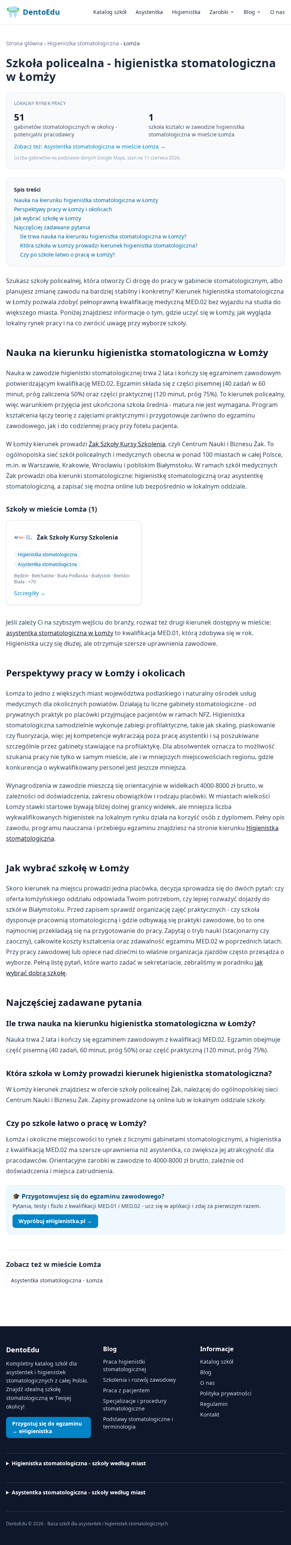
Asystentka (149, 11)
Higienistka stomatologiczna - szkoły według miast (79, 1463)
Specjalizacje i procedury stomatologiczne (134, 1404)
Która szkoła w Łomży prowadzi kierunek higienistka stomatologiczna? (108, 245)
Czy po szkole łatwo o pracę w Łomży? (67, 254)
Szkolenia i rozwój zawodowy (139, 1379)
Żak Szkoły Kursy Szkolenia (127, 444)
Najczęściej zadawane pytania (52, 227)
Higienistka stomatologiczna (83, 43)
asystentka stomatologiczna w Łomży (59, 633)
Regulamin (214, 1403)
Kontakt (209, 1414)
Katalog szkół (110, 11)
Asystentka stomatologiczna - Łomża (57, 1280)
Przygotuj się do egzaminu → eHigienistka (47, 1427)
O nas (277, 11)
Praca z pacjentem (126, 1390)
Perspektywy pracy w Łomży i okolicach (63, 209)
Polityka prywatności (226, 1393)
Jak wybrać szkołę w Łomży (47, 218)
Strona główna (24, 43)
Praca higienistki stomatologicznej (124, 1365)
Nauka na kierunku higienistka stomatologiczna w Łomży (86, 200)
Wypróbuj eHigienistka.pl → (55, 1221)
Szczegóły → (29, 593)
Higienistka (186, 11)
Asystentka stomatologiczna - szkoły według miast (79, 1492)
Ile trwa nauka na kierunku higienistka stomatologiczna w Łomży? (103, 236)
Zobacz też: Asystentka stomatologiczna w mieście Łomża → (90, 146)
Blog (249, 11)
